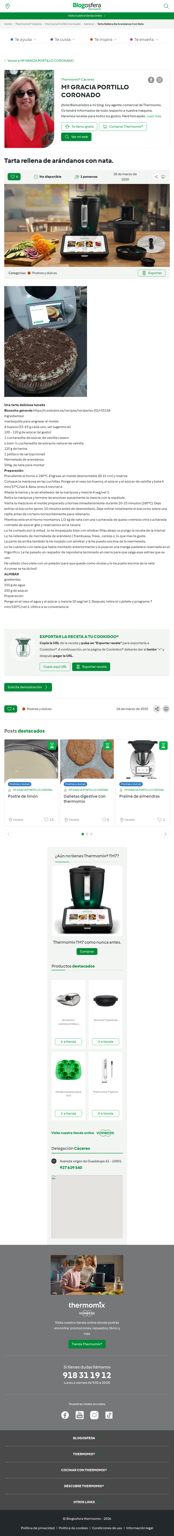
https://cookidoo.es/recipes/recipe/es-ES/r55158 (71, 410)
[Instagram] (94, 1415)
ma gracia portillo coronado (63, 24)
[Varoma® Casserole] (105, 998)
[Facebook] (65, 1415)
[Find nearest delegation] (7, 6)
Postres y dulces (20, 784)
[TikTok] (109, 1415)
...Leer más (153, 116)
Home (8, 24)
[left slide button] (8, 834)
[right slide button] (165, 834)
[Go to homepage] (87, 6)
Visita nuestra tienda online (85, 15)
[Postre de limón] (31, 764)
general (89, 24)
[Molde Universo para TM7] (68, 1070)
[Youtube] (79, 1415)
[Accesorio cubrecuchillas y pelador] (68, 998)
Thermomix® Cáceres (28, 24)
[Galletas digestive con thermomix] (87, 764)
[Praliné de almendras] (143, 764)
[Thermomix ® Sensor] (105, 1070)
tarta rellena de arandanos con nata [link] (120, 24)
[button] (166, 6)
